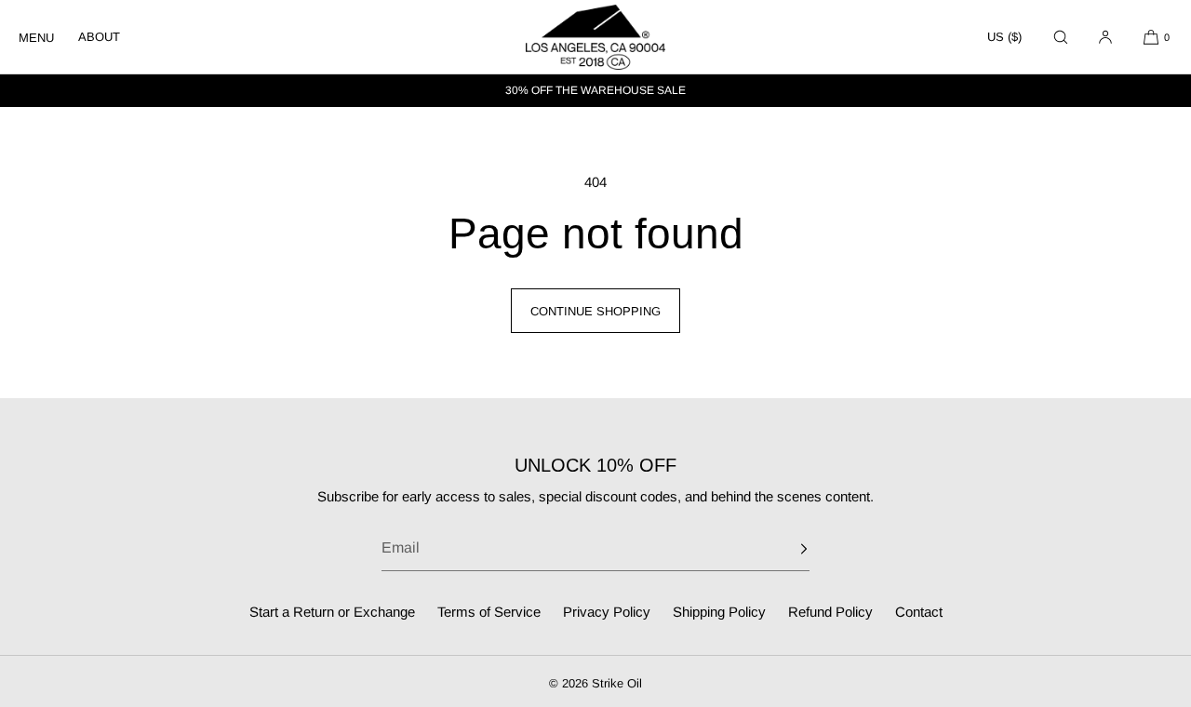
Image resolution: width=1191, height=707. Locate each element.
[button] (1060, 36)
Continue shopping (595, 311)
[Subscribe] (786, 549)
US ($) (1004, 37)
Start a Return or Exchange (332, 612)
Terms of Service (489, 612)
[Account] (1105, 36)
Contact (919, 612)
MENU (36, 38)
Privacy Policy (606, 612)
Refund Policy (830, 612)
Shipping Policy (719, 612)
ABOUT (99, 37)
